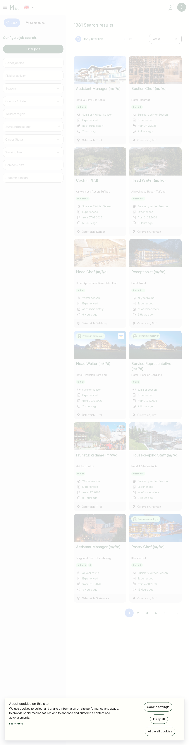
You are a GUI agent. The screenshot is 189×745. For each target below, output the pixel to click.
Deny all (159, 719)
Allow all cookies (160, 731)
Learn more (16, 723)
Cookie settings (158, 707)
